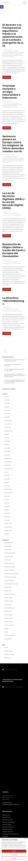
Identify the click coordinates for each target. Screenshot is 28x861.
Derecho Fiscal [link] (7, 590)
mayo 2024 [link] (7, 479)
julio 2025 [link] (6, 434)
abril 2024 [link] (6, 482)
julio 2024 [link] (6, 472)
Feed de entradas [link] (8, 651)
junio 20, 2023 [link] (8, 259)
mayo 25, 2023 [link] (8, 307)
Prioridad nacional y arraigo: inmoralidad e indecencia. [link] (11, 91)
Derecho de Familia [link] (9, 570)
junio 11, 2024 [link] (8, 211)
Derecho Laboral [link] (8, 597)
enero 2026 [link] (7, 417)
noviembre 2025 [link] (8, 424)
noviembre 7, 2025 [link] (9, 154)
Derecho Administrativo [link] (11, 52)
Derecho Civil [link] (6, 159)
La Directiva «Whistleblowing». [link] (13, 300)
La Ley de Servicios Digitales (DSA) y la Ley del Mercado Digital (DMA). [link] (13, 201)
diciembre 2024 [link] (8, 458)
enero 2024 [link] (7, 485)
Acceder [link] (6, 647)
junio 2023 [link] (6, 503)
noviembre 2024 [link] (8, 461)
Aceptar (14, 851)
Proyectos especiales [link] (9, 635)
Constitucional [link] (8, 104)
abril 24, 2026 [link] (8, 101)
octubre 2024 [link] (7, 465)
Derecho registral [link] (8, 614)
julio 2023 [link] (6, 499)
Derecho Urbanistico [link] (9, 625)
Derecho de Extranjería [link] (9, 566)
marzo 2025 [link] (7, 448)
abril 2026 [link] (6, 407)
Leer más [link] (6, 77)
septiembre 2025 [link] (8, 431)
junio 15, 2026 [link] (8, 49)
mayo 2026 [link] (7, 403)
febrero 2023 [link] (7, 516)
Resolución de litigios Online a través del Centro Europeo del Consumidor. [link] (13, 250)
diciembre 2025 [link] (8, 420)
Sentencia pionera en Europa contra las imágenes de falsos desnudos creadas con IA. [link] (13, 144)
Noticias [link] (11, 56)
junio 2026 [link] (6, 400)
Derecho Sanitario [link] (8, 618)
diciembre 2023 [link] (8, 489)
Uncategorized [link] (7, 638)
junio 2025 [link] (6, 437)
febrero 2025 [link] (7, 451)
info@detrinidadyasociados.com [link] (11, 804)
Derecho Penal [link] (7, 604)
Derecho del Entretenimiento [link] (11, 584)
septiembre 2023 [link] (8, 492)
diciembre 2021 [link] (7, 530)
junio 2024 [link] (6, 475)
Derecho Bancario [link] (8, 556)
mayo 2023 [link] (7, 506)
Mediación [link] (5, 836)
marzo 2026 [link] (7, 410)
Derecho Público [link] (8, 611)
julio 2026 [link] (6, 396)
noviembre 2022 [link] (8, 527)
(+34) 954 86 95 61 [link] (7, 802)
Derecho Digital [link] (18, 55)
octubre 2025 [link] (7, 427)
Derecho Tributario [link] (8, 621)
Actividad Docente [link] (8, 542)
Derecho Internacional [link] (9, 594)
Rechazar (14, 858)
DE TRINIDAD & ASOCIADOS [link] (10, 51)
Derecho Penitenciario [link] (9, 608)
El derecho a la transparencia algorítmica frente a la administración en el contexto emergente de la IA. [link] (12, 35)
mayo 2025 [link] (7, 441)
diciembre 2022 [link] (8, 523)
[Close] (25, 838)
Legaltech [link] (5, 56)
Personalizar (14, 854)
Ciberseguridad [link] (8, 158)
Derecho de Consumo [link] (9, 563)
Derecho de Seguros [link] (9, 580)
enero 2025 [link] (7, 455)
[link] (2, 7)
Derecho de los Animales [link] (10, 577)
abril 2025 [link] (6, 444)
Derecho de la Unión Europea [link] (12, 215)
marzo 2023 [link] (7, 513)
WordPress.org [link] (7, 658)
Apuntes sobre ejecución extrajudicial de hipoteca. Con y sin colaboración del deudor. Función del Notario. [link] (14, 375)
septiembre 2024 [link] (8, 468)
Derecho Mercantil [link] (8, 601)
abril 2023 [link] (6, 510)
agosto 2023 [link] (7, 496)
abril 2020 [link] (6, 534)
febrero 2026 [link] (7, 413)
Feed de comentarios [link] (9, 654)
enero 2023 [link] (7, 520)
